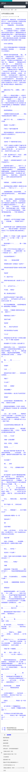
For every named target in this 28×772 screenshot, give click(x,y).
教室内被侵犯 (6, 737)
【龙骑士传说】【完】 (8, 751)
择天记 (3, 3)
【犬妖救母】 (6, 756)
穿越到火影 (5, 740)
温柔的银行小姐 (6, 759)
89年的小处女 (6, 745)
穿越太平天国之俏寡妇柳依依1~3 (10, 762)
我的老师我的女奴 (11, 728)
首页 (12, 9)
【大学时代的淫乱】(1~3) (9, 765)
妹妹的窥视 (5, 743)
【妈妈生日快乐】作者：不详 (9, 754)
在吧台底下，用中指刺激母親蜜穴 (10, 748)
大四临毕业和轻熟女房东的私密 (15, 729)
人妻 (15, 9)
